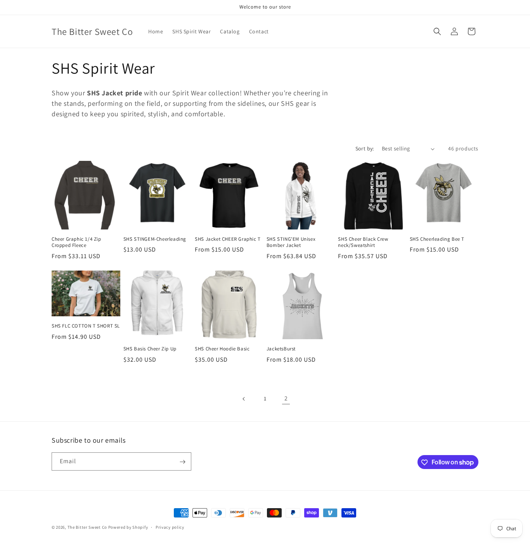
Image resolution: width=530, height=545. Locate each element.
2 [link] (286, 398)
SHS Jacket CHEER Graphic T (228, 239)
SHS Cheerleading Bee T (437, 239)
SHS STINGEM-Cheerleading (154, 239)
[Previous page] (244, 398)
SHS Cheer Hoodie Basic (222, 349)
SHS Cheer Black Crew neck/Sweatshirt (363, 242)
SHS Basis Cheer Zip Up (150, 349)
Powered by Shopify (128, 527)
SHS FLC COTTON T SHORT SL (86, 326)
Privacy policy (170, 526)
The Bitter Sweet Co (87, 527)
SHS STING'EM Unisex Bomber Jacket (291, 242)
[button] (437, 31)
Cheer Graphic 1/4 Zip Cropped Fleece (76, 242)
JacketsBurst (281, 349)
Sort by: (364, 148)
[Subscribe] (182, 462)
